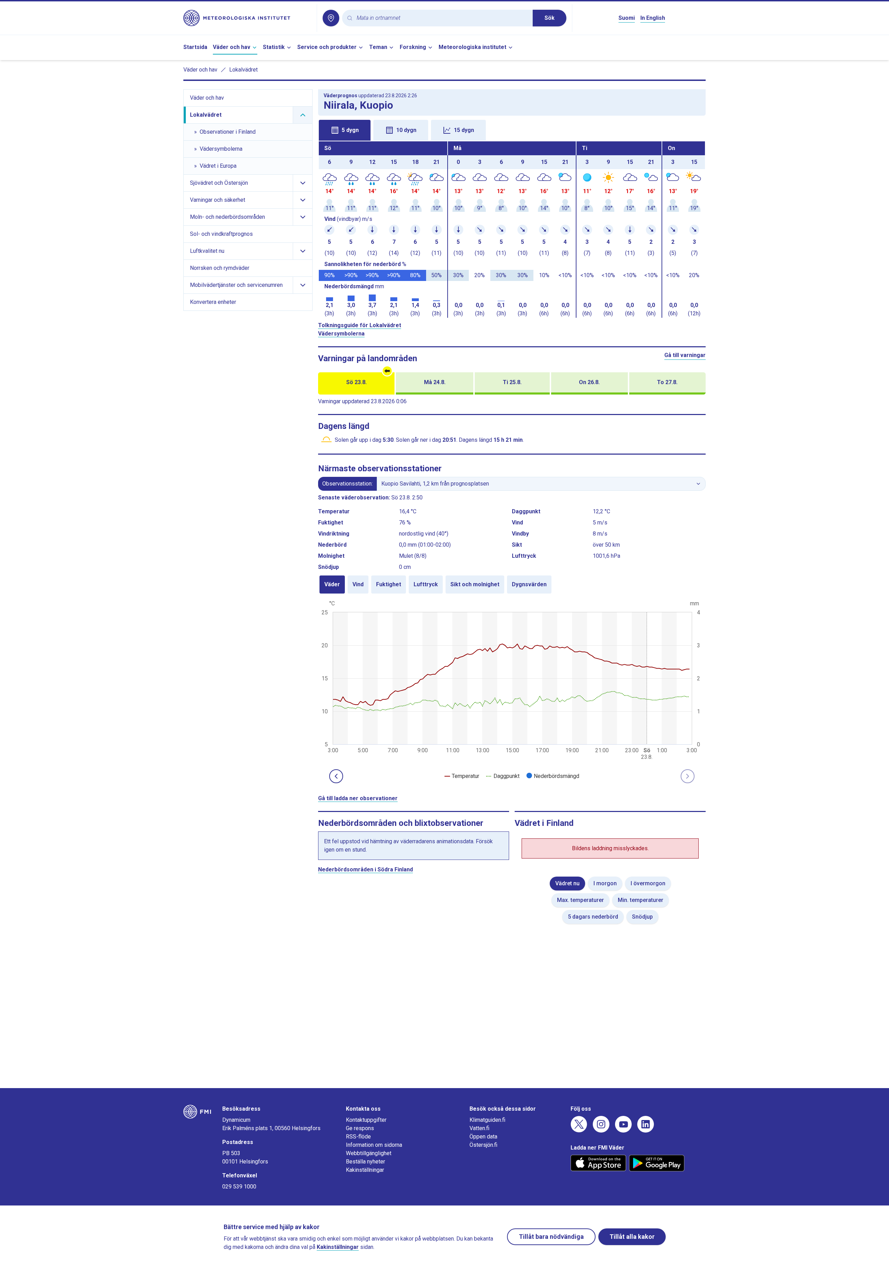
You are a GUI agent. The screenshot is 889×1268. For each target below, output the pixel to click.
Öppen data (483, 1136)
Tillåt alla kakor (632, 1236)
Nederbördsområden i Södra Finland (365, 869)
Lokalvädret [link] (243, 69)
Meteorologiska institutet (472, 47)
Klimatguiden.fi (487, 1120)
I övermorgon (648, 883)
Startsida (195, 47)
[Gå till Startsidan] (247, 18)
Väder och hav (231, 47)
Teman (378, 47)
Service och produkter (327, 47)
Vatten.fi (479, 1128)
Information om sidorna (374, 1145)
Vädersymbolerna (341, 333)
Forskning (413, 47)
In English (652, 18)
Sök (550, 18)
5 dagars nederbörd (593, 916)
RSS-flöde (358, 1136)
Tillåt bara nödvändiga (551, 1236)
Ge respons (360, 1128)
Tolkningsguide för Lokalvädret (359, 325)
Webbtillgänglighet (368, 1153)
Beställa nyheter (365, 1161)
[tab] (345, 130)
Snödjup (642, 916)
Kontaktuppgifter (366, 1120)
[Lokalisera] (331, 18)
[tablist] (512, 129)
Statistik (274, 47)
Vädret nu (567, 883)
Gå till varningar (685, 355)
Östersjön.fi (483, 1145)
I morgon (605, 883)
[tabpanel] (512, 229)
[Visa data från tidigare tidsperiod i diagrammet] (336, 776)
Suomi (626, 18)
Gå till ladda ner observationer (358, 798)
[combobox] (442, 18)
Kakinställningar (365, 1170)
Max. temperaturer (580, 900)
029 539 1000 (239, 1186)
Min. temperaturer (640, 900)
